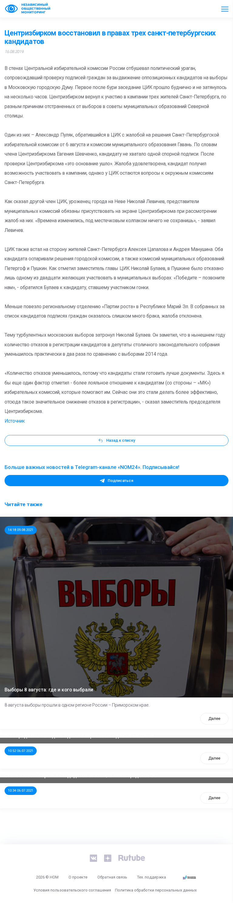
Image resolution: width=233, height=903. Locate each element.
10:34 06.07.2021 (20, 790)
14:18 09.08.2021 (20, 530)
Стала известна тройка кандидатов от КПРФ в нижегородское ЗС (81, 776)
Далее (214, 718)
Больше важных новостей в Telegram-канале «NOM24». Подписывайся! (92, 467)
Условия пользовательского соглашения (72, 890)
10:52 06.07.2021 (20, 751)
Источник (15, 421)
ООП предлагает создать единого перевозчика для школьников (79, 736)
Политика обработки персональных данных (156, 890)
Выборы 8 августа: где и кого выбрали (49, 690)
